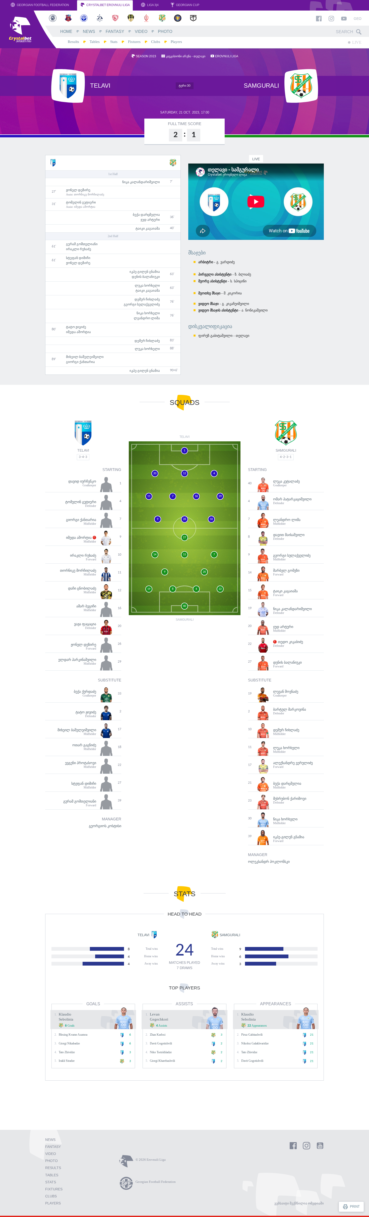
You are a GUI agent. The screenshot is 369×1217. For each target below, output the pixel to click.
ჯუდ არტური (150, 220)
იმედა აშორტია (84, 206)
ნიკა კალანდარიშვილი (141, 182)
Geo (357, 19)
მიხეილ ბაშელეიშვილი (85, 357)
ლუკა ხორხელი (147, 285)
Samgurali (286, 450)
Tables (95, 42)
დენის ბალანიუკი (146, 277)
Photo (165, 31)
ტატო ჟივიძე (76, 327)
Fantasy (115, 31)
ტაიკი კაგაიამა (148, 228)
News (89, 31)
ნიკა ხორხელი (148, 313)
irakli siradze (67, 1061)
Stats (113, 42)
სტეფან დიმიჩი (78, 258)
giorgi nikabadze (69, 1043)
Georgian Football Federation (42, 5)
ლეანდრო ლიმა (147, 318)
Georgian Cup (187, 5)
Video (141, 31)
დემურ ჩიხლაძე (147, 299)
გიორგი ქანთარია (80, 362)
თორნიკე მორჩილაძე (89, 194)
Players (176, 42)
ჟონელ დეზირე (78, 190)
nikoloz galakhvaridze (255, 1043)
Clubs (155, 42)
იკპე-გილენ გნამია (145, 272)
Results (73, 42)
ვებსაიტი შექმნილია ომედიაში (299, 1203)
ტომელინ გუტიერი (81, 202)
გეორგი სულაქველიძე (142, 304)
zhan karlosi (157, 1034)
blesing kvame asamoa (73, 1034)
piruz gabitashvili (252, 1034)
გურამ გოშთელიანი (82, 244)
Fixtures (134, 42)
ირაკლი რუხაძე (78, 249)
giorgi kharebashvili (162, 1061)
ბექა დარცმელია (146, 215)
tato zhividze (67, 1052)
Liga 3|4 (152, 5)
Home (66, 31)
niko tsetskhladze (161, 1052)
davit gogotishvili (161, 1043)
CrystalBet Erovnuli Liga (108, 5)
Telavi (83, 450)
